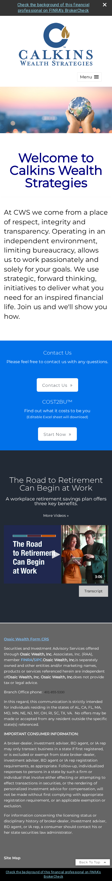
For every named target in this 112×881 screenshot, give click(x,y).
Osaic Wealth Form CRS (26, 639)
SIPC (38, 660)
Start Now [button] (54, 434)
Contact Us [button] (54, 385)
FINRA (26, 660)
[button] (89, 77)
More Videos (56, 515)
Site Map (12, 858)
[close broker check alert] (105, 5)
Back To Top (90, 862)
